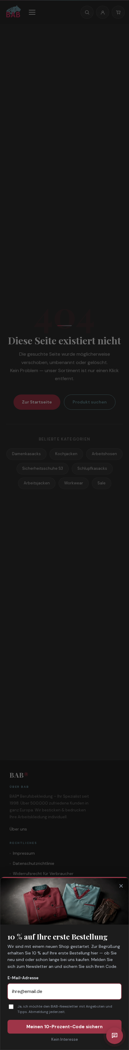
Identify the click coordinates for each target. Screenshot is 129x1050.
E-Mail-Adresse (23, 977)
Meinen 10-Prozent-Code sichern (64, 1027)
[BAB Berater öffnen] (114, 1035)
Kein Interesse (64, 1039)
